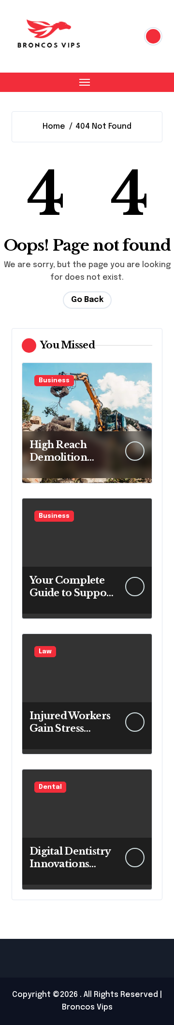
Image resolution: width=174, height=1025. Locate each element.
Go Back (87, 300)
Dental (50, 787)
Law (45, 651)
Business (54, 380)
